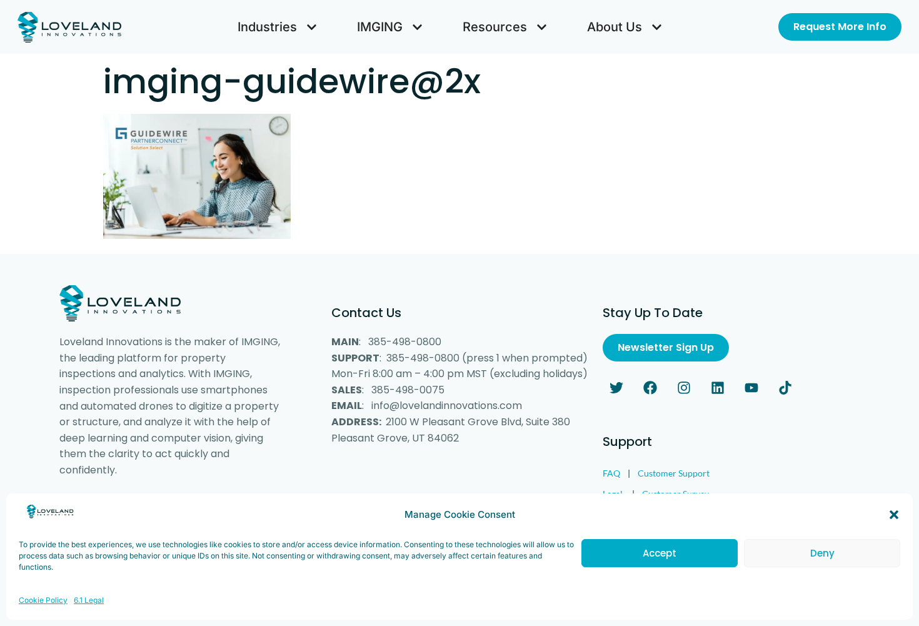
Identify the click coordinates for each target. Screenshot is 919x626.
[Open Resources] (541, 27)
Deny (822, 553)
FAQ (611, 473)
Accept (659, 553)
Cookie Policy (43, 600)
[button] (894, 514)
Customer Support (674, 473)
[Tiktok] (785, 387)
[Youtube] (751, 387)
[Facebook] (650, 387)
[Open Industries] (311, 27)
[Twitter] (616, 387)
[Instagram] (684, 387)
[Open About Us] (656, 27)
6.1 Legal (89, 600)
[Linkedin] (717, 387)
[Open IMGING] (417, 27)
